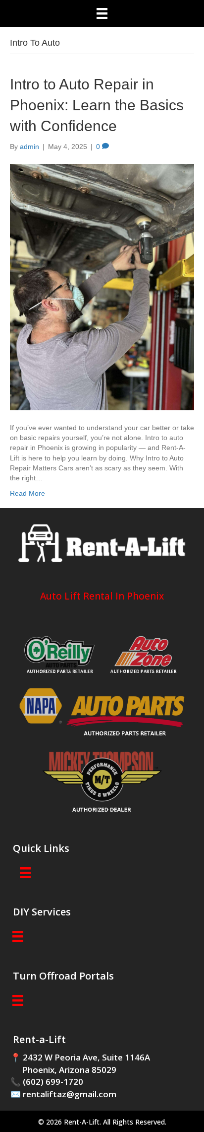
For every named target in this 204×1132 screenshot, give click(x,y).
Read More (27, 493)
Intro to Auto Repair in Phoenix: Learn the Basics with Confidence (97, 105)
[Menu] (102, 13)
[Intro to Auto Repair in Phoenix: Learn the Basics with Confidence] (102, 287)
